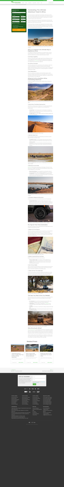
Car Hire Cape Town (36, 397)
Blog (13, 4)
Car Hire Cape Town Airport (47, 397)
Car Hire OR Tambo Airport (47, 398)
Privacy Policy (35, 414)
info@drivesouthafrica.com (47, 414)
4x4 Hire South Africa (25, 401)
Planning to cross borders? (16, 23)
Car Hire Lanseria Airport (47, 399)
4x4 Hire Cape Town (14, 397)
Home (12, 4)
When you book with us (31, 329)
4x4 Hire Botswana (25, 398)
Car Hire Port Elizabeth (36, 400)
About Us (38, 2)
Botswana (29, 167)
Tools (41, 2)
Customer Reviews (36, 408)
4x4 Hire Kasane (14, 401)
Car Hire (23, 2)
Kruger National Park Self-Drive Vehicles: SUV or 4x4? (19, 418)
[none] (50, 0)
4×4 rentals (36, 60)
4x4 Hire (26, 2)
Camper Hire (29, 2)
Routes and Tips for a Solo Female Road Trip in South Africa (20, 412)
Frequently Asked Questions (37, 409)
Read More (21, 362)
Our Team (34, 411)
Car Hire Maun (35, 401)
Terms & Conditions (36, 382)
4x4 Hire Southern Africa (26, 397)
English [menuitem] (47, 0)
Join (34, 384)
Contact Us (51, 2)
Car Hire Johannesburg (36, 398)
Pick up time (22, 15)
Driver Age (22, 20)
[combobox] (19, 12)
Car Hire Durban (35, 399)
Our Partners (35, 412)
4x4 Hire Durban (14, 398)
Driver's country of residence (15, 20)
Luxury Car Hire (34, 2)
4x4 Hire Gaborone (14, 400)
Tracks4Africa (47, 303)
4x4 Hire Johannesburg (15, 399)
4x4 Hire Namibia (24, 400)
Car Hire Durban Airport (47, 400)
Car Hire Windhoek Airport (47, 401)
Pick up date (13, 15)
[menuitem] (50, 0)
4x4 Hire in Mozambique (26, 399)
